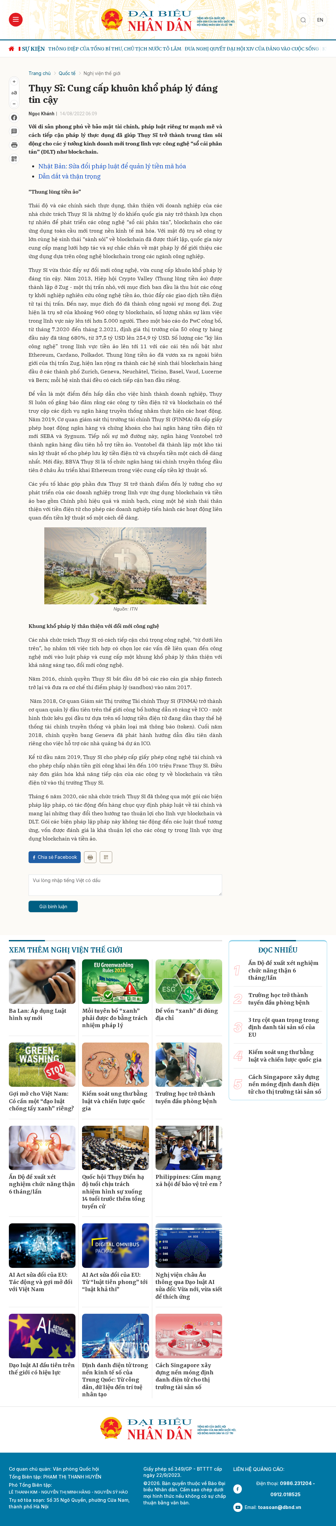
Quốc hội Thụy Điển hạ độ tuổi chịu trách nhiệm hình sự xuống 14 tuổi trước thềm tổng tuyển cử (113, 1192)
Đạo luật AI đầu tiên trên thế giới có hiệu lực (42, 1369)
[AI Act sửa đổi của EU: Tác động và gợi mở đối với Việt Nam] (42, 1245)
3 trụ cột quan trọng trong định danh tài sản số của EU (283, 1027)
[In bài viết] (14, 145)
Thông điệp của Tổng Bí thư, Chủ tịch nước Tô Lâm (114, 49)
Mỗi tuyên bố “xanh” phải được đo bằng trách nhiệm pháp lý (115, 1018)
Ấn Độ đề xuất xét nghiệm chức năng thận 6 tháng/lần (42, 1184)
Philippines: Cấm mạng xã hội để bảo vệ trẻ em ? (189, 1180)
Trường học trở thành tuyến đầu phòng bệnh (186, 1097)
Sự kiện (33, 49)
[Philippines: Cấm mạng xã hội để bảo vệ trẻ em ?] (189, 1148)
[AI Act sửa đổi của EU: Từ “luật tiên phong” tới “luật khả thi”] (115, 1245)
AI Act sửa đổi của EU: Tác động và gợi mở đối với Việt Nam (41, 1282)
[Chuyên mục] (16, 20)
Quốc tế (67, 73)
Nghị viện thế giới (102, 73)
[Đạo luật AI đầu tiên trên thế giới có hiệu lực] (42, 1336)
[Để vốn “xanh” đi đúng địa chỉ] (189, 981)
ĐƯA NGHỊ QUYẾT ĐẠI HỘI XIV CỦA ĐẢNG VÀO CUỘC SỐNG (252, 49)
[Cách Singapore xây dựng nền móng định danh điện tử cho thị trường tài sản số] (189, 1336)
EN (320, 20)
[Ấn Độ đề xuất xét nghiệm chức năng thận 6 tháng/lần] (42, 1148)
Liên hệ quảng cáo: (258, 1469)
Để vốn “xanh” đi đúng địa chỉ (187, 1014)
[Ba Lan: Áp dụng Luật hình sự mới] (42, 981)
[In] (90, 857)
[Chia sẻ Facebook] (14, 117)
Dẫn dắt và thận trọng (69, 176)
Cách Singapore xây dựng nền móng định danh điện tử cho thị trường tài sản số (185, 1376)
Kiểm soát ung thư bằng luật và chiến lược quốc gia (114, 1101)
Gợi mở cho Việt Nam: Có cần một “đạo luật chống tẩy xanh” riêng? (41, 1101)
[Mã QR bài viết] (14, 159)
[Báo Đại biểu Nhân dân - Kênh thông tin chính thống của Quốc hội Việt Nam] (168, 19)
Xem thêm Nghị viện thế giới (65, 950)
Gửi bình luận (53, 906)
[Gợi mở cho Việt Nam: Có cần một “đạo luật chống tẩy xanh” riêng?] (42, 1065)
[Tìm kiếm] (303, 20)
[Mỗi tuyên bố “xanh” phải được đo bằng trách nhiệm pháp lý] (115, 981)
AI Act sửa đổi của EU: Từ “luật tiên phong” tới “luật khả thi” (115, 1282)
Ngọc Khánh (41, 113)
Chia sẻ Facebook (57, 857)
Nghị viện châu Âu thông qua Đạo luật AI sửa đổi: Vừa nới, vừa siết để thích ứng (189, 1286)
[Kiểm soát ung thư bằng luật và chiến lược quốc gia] (115, 1065)
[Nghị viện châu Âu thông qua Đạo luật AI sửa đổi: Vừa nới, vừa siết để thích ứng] (189, 1245)
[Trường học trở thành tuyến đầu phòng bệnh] (189, 1065)
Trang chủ (40, 73)
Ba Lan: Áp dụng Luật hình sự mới (37, 1014)
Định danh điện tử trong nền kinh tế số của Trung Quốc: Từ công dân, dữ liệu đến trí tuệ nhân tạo (115, 1380)
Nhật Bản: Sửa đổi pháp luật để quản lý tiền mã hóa (112, 166)
